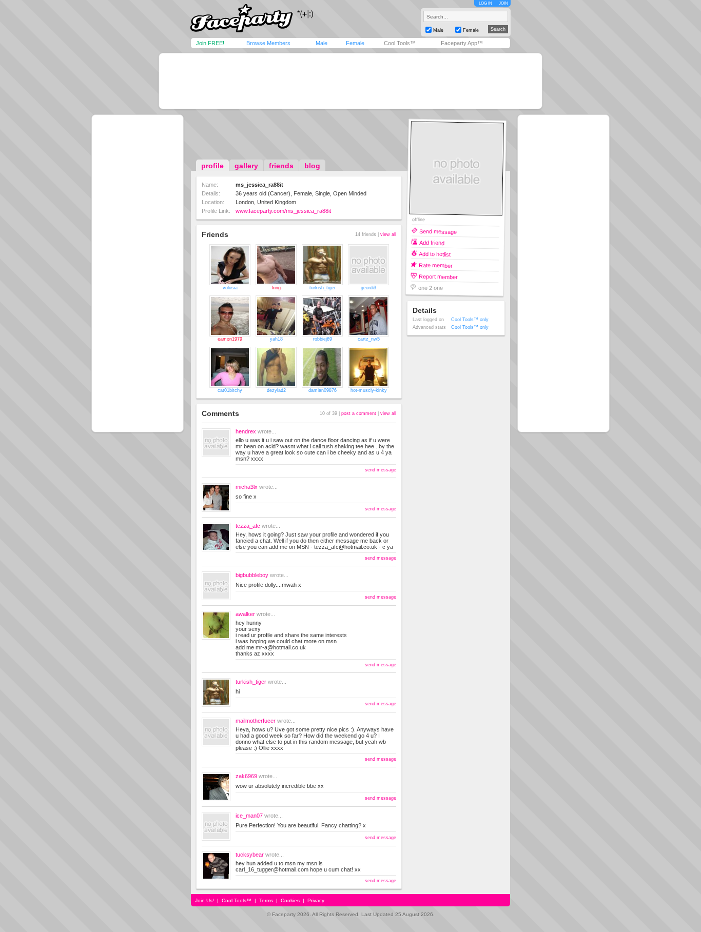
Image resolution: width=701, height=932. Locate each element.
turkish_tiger (322, 287)
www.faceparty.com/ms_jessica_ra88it (283, 211)
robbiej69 (322, 339)
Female (355, 43)
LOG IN (485, 3)
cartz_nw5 (369, 339)
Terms (266, 900)
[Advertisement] (350, 81)
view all (388, 234)
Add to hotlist (435, 253)
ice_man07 (249, 815)
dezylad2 (276, 390)
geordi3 (368, 287)
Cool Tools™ (400, 43)
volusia (230, 287)
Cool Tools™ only (470, 319)
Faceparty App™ (462, 43)
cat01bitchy (230, 390)
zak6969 (246, 776)
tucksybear (250, 854)
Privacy (315, 900)
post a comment (358, 413)
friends (281, 166)
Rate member (436, 265)
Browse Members (268, 43)
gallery (246, 166)
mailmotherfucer (256, 721)
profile (212, 166)
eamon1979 (230, 339)
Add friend (431, 242)
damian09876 (322, 390)
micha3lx (247, 487)
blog (312, 166)
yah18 (276, 339)
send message (380, 469)
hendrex (246, 431)
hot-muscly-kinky (368, 390)
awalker (245, 614)
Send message (438, 231)
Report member (438, 276)
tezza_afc (248, 526)
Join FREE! (210, 43)
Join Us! (204, 900)
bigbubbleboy (252, 575)
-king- (276, 287)
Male (321, 43)
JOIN (503, 3)
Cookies (290, 900)
